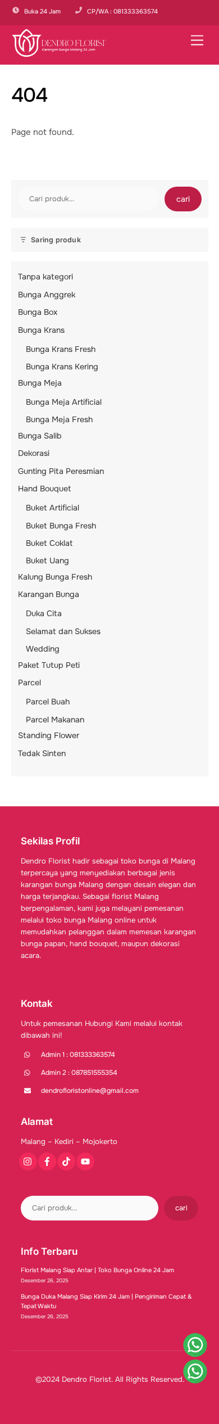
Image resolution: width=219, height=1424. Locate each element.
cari (183, 199)
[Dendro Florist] (59, 53)
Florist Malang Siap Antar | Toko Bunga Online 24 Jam (97, 1270)
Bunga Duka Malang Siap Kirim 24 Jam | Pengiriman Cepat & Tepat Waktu (106, 1301)
